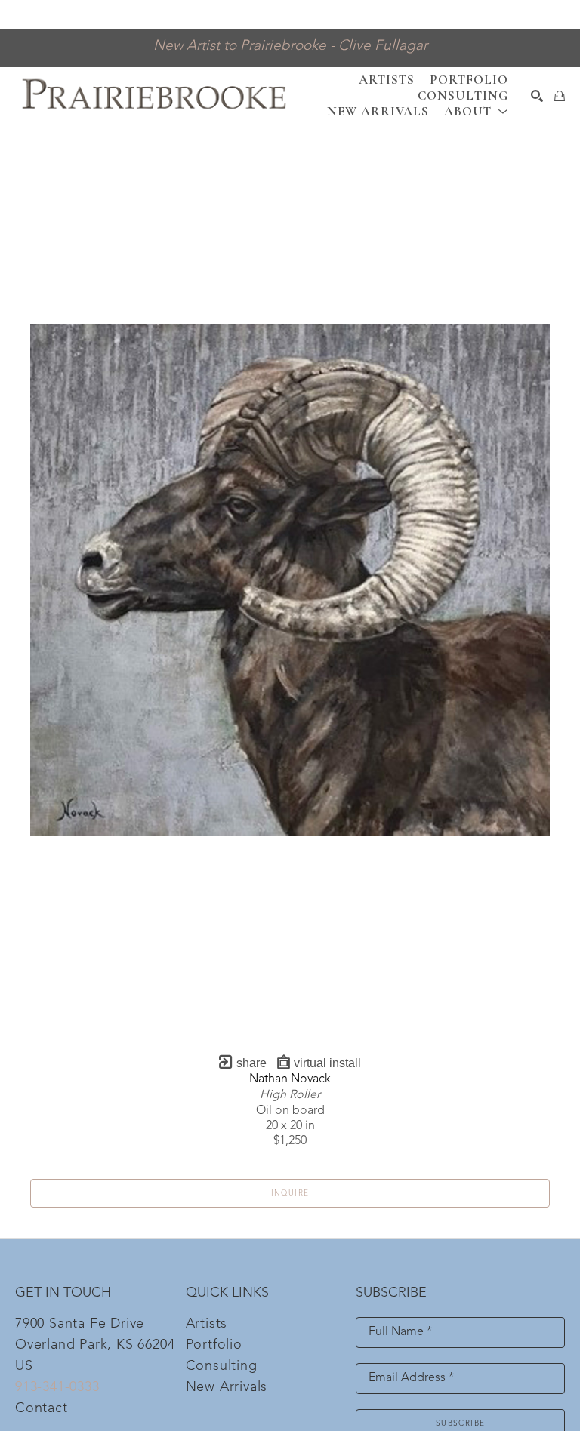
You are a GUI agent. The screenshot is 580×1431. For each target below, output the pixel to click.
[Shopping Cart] (559, 96)
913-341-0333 (57, 1387)
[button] (476, 111)
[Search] (537, 96)
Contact (41, 1408)
